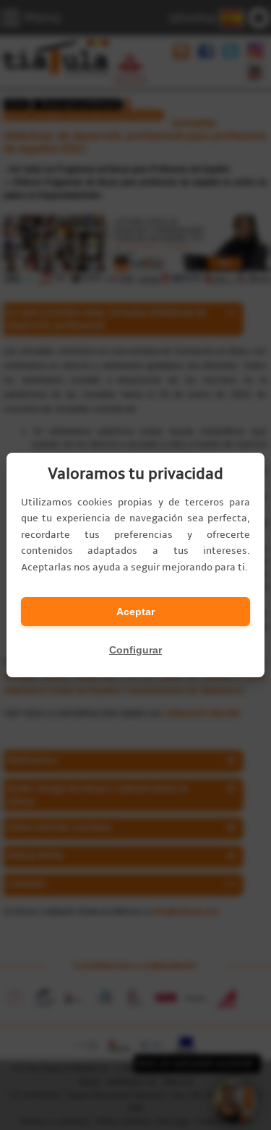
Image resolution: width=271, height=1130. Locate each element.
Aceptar (135, 611)
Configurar (135, 650)
